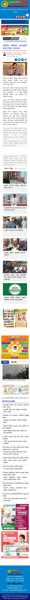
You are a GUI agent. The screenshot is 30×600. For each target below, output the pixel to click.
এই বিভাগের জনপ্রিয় (8, 401)
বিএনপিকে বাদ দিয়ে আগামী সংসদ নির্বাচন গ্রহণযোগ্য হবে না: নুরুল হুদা (15, 453)
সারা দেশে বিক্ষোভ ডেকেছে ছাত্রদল (12, 469)
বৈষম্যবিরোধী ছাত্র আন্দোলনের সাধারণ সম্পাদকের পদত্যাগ (15, 209)
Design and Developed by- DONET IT (17, 598)
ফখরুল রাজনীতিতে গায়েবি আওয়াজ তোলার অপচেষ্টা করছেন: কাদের (15, 478)
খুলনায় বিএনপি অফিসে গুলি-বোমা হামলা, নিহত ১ (15, 186)
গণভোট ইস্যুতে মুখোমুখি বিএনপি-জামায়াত (15, 254)
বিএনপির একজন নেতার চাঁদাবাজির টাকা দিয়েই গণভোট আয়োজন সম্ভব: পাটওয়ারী (15, 277)
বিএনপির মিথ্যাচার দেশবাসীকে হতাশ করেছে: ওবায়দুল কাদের (15, 489)
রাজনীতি (16, 38)
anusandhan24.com (20, 595)
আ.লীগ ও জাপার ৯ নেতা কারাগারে (13, 230)
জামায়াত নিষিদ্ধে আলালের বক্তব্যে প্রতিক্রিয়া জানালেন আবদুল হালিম (15, 298)
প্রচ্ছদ (7, 38)
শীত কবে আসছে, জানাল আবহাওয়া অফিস (14, 380)
